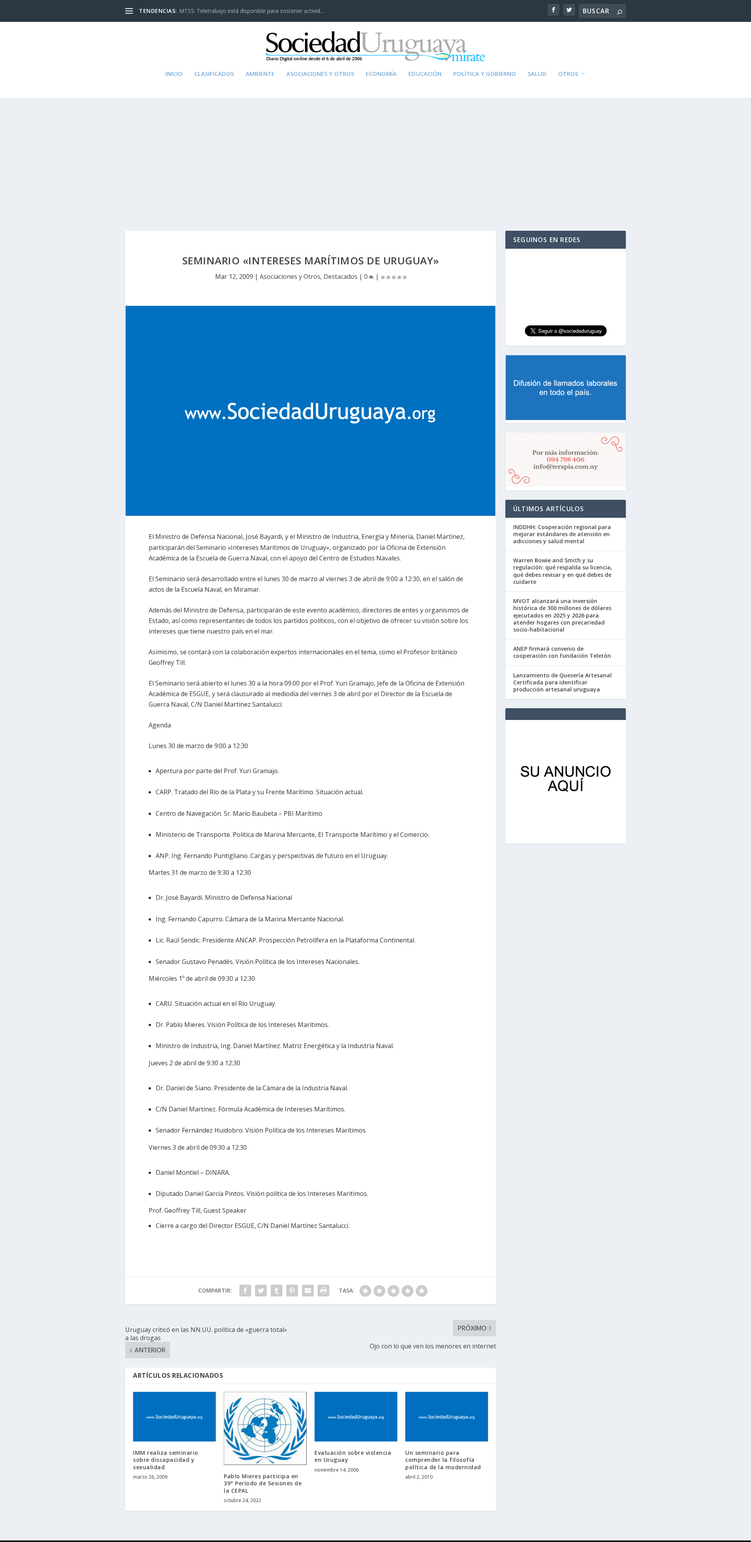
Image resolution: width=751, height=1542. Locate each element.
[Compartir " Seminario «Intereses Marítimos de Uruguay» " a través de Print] (323, 1290)
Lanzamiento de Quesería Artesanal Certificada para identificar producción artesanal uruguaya (562, 682)
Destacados (340, 276)
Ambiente (260, 73)
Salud (537, 73)
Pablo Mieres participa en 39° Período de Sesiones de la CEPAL (263, 1483)
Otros (568, 73)
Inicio (174, 73)
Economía (381, 73)
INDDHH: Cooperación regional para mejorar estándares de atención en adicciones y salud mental (562, 534)
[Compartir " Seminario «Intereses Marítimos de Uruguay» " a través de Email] (308, 1290)
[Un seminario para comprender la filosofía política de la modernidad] (446, 1416)
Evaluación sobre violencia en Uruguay (352, 1456)
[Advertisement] (375, 156)
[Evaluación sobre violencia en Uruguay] (355, 1416)
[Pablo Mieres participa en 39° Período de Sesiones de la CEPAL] (265, 1428)
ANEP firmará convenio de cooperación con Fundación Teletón (562, 652)
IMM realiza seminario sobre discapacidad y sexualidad (165, 1459)
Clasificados (214, 73)
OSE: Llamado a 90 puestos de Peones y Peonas (241, 10)
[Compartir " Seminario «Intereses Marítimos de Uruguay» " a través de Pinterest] (292, 1290)
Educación (425, 73)
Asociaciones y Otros (320, 73)
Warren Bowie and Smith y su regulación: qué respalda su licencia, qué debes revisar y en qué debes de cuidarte (562, 570)
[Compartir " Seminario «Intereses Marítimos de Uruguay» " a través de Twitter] (261, 1290)
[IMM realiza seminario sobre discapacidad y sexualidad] (174, 1416)
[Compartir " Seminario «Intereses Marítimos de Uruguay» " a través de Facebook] (245, 1290)
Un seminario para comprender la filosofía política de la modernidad (443, 1459)
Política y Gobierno (484, 73)
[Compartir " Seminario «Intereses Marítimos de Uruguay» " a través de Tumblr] (276, 1290)
